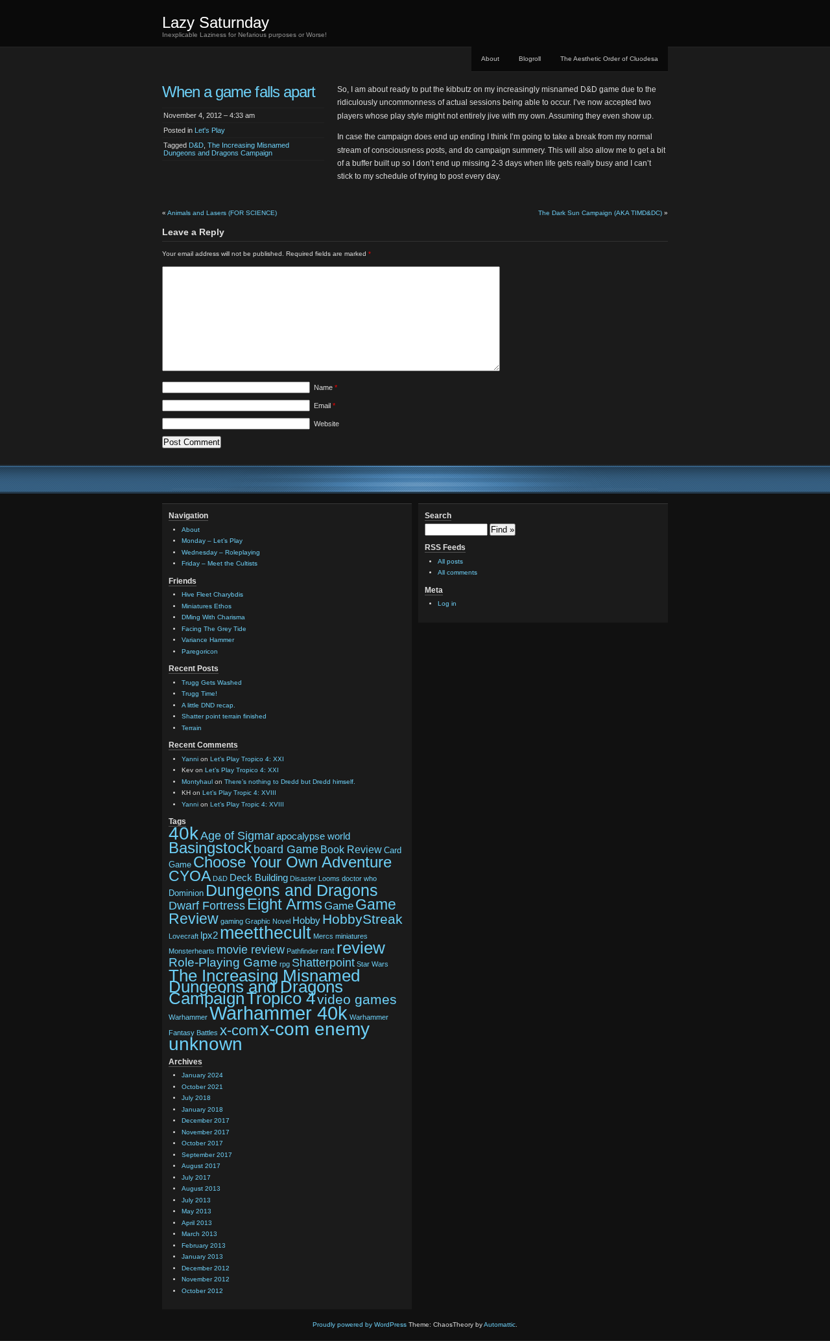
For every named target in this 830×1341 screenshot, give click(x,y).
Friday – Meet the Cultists (219, 563)
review (361, 947)
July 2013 (196, 1200)
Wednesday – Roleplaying (221, 552)
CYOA (190, 875)
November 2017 (206, 1132)
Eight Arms (284, 904)
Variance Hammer (208, 639)
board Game (286, 849)
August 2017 (201, 1165)
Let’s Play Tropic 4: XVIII (239, 792)
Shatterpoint (323, 962)
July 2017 (196, 1177)
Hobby (306, 920)
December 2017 (206, 1120)
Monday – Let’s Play (212, 540)
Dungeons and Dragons (292, 890)
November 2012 (206, 1279)
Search (438, 515)
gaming (231, 921)
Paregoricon (200, 651)
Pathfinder (302, 951)
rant (327, 951)
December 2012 (206, 1268)
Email (324, 405)
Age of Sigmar (237, 835)
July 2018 (196, 1097)
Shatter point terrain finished (224, 716)
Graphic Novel (267, 921)
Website (326, 424)
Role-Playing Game (223, 962)
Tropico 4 (280, 998)
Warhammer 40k (278, 1013)
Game (338, 905)
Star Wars (372, 964)
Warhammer (188, 1017)
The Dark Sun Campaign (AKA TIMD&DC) (600, 212)
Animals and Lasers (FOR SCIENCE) (222, 212)
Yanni (190, 758)
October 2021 (202, 1086)
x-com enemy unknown (269, 1037)
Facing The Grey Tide (214, 628)
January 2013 (202, 1256)
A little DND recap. (208, 705)
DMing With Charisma (213, 617)
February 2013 (204, 1245)
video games (357, 999)
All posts (450, 561)
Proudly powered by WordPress (360, 1324)
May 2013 (196, 1211)
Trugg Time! (199, 693)
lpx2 (209, 935)
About (490, 58)
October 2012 (202, 1290)
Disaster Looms (315, 878)
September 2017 (207, 1154)
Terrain (192, 727)
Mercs (323, 936)
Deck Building (259, 878)
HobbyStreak (362, 919)
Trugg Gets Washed (212, 682)
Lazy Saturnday (215, 22)
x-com (239, 1030)
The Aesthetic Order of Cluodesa (609, 58)
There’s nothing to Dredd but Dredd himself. (289, 781)
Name (325, 387)
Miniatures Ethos (206, 606)
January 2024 (202, 1075)
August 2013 (201, 1188)
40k (183, 833)
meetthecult (265, 933)
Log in (447, 603)
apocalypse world (313, 836)
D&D (196, 145)
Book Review (351, 849)
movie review (251, 949)
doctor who (359, 878)
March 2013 (199, 1233)
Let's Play (210, 130)
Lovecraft (183, 936)
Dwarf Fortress (207, 905)
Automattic (500, 1324)
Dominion (186, 893)
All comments (457, 572)
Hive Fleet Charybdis (212, 594)
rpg (284, 964)
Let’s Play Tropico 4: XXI (247, 758)
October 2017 (202, 1143)
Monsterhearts (192, 951)
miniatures (351, 936)
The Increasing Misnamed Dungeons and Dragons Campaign (226, 149)
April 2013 (197, 1222)
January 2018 (202, 1109)
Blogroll (530, 58)
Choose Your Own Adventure (292, 862)
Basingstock (210, 848)
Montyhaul (197, 781)
